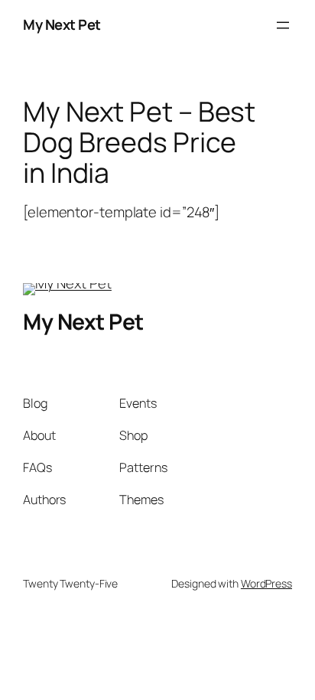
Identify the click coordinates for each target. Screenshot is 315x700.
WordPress (266, 583)
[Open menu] (283, 25)
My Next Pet (62, 24)
